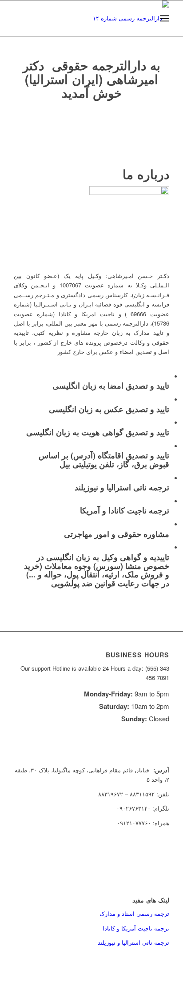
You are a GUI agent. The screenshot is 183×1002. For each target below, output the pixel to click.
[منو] (164, 18)
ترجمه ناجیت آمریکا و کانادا (136, 928)
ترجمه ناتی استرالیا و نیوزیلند (133, 942)
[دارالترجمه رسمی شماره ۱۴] (107, 18)
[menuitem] (164, 18)
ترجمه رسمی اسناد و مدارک (134, 913)
